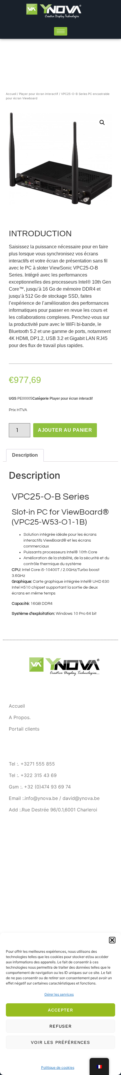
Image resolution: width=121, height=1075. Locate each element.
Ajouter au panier (65, 430)
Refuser (60, 1026)
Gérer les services (59, 994)
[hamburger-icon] (60, 31)
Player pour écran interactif (38, 94)
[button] (112, 940)
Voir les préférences (60, 1042)
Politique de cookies (57, 1067)
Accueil (11, 94)
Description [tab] (25, 455)
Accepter (60, 1010)
